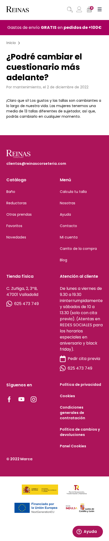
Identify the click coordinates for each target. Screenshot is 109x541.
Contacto (68, 225)
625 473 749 (26, 304)
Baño (10, 191)
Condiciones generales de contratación (72, 412)
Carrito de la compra (78, 248)
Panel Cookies (73, 446)
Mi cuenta (69, 237)
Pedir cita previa (84, 359)
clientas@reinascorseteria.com (36, 163)
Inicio (11, 42)
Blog (63, 260)
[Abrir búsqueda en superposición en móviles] (69, 10)
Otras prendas (19, 214)
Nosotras (67, 203)
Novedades (16, 237)
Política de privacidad (80, 384)
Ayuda (65, 214)
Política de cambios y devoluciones (80, 432)
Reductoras (16, 203)
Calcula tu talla (73, 191)
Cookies (67, 395)
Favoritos (14, 225)
